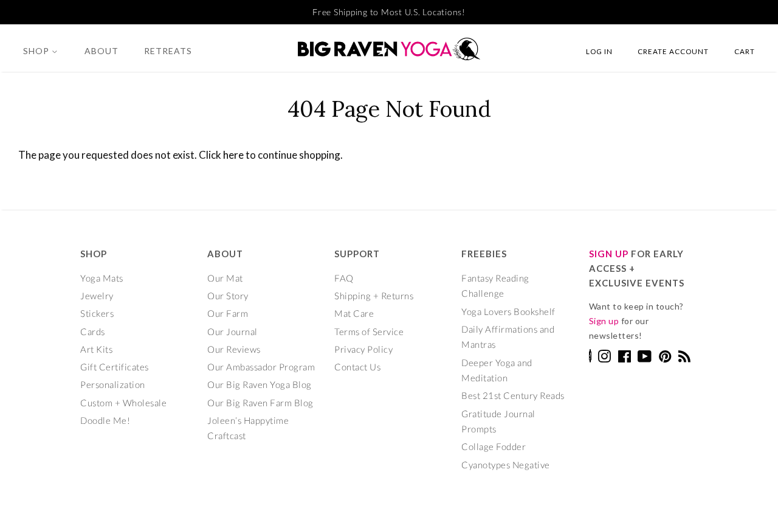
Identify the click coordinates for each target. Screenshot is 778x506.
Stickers (97, 313)
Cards (92, 331)
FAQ (344, 277)
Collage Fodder (493, 446)
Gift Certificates (114, 366)
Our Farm (227, 313)
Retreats (168, 51)
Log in (599, 51)
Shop (37, 51)
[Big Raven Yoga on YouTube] (645, 358)
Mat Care (354, 313)
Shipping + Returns (373, 295)
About (101, 51)
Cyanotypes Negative (505, 464)
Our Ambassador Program (261, 366)
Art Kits (96, 349)
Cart (744, 51)
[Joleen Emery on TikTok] (590, 358)
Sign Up (608, 253)
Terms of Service (369, 331)
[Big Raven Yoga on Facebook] (625, 358)
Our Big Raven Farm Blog (260, 402)
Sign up (604, 321)
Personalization (112, 384)
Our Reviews (234, 349)
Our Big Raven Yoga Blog (259, 384)
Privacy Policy (363, 349)
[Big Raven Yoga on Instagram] (604, 358)
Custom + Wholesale (123, 402)
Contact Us (357, 366)
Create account (673, 51)
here (233, 154)
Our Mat (225, 277)
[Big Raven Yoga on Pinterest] (665, 358)
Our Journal (232, 331)
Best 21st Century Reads (513, 395)
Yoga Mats (101, 277)
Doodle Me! (105, 420)
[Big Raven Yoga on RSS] (685, 358)
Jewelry (97, 295)
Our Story (228, 295)
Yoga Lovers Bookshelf (508, 311)
